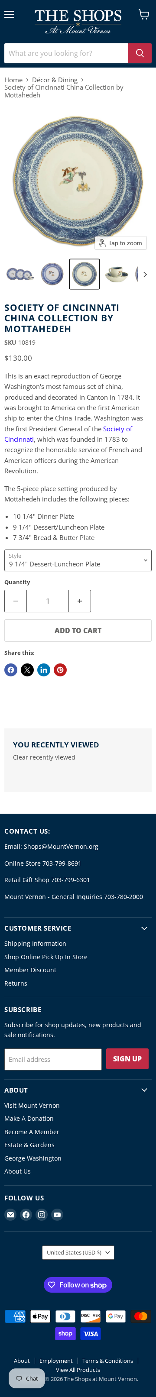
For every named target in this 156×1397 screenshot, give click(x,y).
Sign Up (127, 1059)
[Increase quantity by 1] (80, 601)
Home (13, 80)
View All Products (78, 1370)
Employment (56, 1361)
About (22, 1361)
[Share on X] (27, 669)
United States (74, 1252)
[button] (20, 274)
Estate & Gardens (29, 1145)
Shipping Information (35, 943)
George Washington (33, 1158)
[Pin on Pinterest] (60, 669)
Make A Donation (29, 1118)
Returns (15, 983)
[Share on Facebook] (10, 669)
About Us (17, 1171)
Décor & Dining (55, 80)
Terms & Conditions (107, 1361)
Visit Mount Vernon (32, 1105)
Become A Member (31, 1132)
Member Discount (30, 970)
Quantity (17, 582)
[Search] (140, 53)
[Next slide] (145, 274)
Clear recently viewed (44, 757)
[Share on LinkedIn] (43, 669)
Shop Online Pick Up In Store (46, 957)
